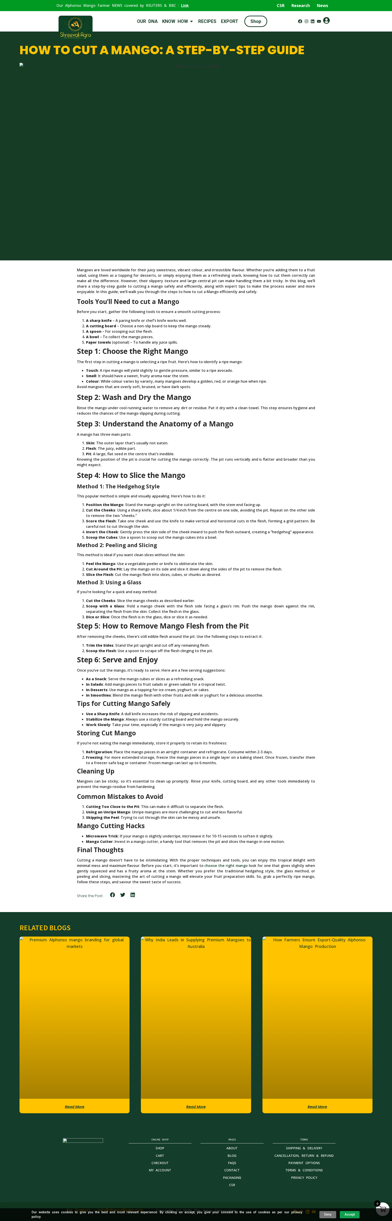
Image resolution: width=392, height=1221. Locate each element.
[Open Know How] (191, 21)
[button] (112, 895)
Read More (74, 1107)
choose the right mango (226, 865)
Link (185, 5)
